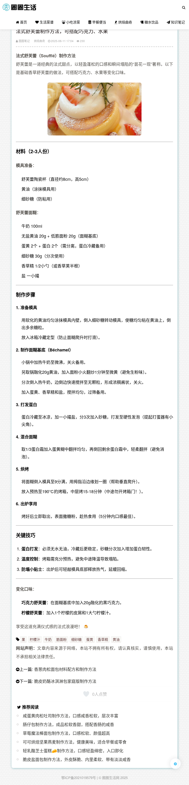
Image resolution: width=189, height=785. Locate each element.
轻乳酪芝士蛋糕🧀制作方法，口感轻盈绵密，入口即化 (73, 750)
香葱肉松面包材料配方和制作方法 (65, 669)
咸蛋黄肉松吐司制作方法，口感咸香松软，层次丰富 (70, 716)
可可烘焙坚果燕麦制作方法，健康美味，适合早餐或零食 (75, 742)
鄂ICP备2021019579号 (78, 777)
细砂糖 (76, 639)
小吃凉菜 (72, 22)
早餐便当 (98, 22)
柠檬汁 (35, 639)
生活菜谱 (46, 22)
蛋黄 (89, 639)
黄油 (116, 639)
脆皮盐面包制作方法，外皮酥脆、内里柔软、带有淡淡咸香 (77, 759)
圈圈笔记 (24, 41)
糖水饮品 (151, 22)
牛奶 (48, 639)
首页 (23, 22)
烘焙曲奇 (124, 22)
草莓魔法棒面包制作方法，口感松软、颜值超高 (66, 733)
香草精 (103, 639)
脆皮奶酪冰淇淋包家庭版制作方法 (65, 681)
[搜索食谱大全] (183, 7)
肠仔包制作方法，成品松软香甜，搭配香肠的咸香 (68, 724)
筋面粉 (61, 639)
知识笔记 (177, 22)
